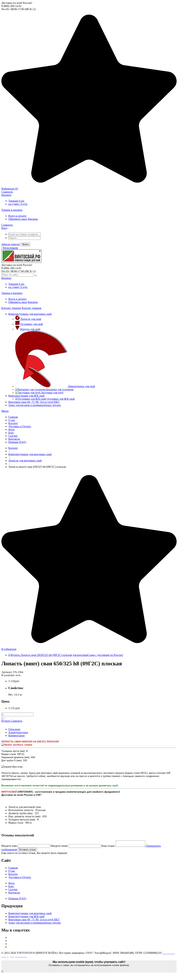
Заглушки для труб (52, 392)
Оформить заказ (17, 218)
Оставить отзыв (27, 849)
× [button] (2, 970)
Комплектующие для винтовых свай (30, 313)
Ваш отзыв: (108, 845)
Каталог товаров (11, 308)
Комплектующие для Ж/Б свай (26, 395)
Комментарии (16, 735)
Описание (14, 729)
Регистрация (10, 247)
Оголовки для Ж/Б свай (61, 398)
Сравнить (16, 720)
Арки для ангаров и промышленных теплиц (34, 405)
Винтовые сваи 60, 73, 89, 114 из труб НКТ (34, 401)
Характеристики (18, 732)
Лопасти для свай (30, 319)
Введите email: (59, 845)
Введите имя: (9, 845)
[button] (5, 411)
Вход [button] (4, 228)
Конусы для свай (30, 329)
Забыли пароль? (10, 244)
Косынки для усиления (59, 389)
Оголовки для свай (31, 324)
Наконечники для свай (81, 386)
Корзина (33, 218)
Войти (25, 244)
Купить (6, 720)
